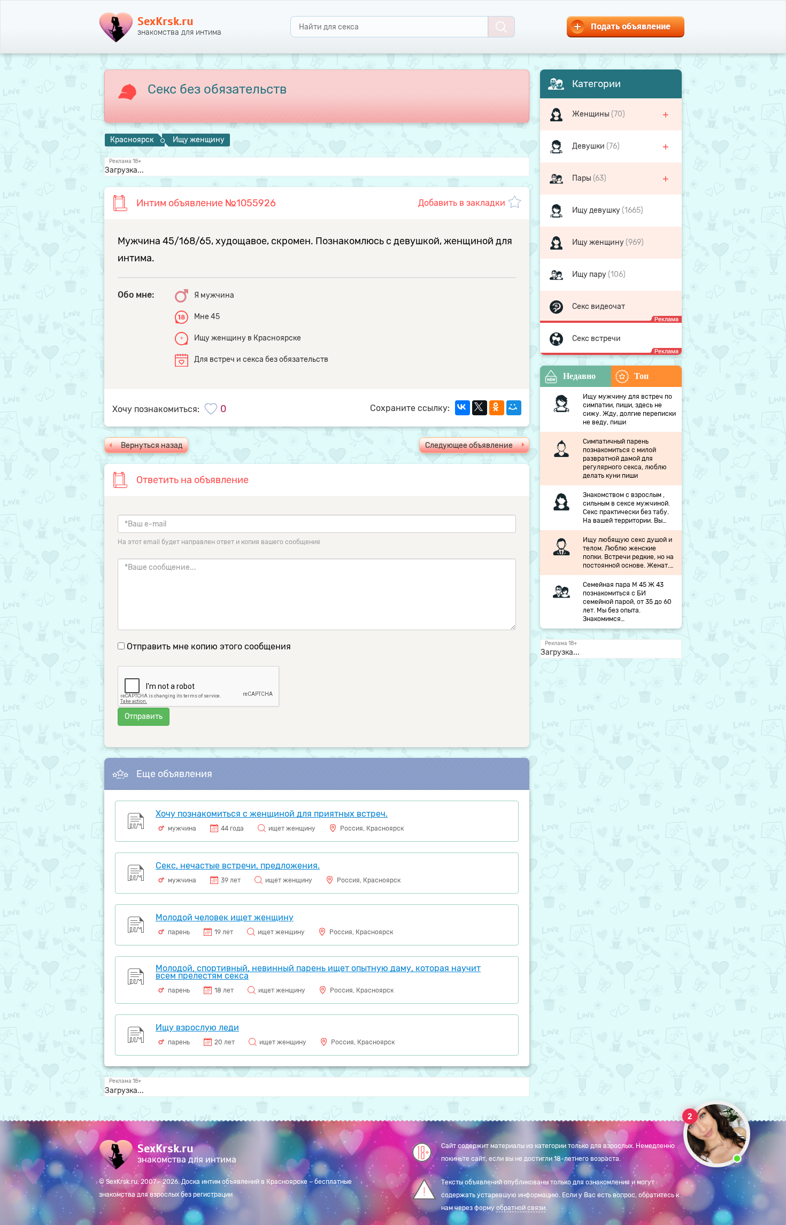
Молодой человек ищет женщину (225, 917)
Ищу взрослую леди (197, 1027)
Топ (641, 376)
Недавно (579, 376)
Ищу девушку (597, 210)
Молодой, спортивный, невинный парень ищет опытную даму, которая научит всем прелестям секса (318, 972)
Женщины (591, 114)
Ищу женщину (599, 242)
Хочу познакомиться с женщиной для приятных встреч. (272, 814)
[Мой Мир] (513, 407)
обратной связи (520, 1208)
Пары (582, 178)
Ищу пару (590, 274)
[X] (479, 407)
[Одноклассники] (496, 407)
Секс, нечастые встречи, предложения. (238, 865)
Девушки (589, 146)
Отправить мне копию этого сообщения (209, 646)
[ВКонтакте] (462, 407)
